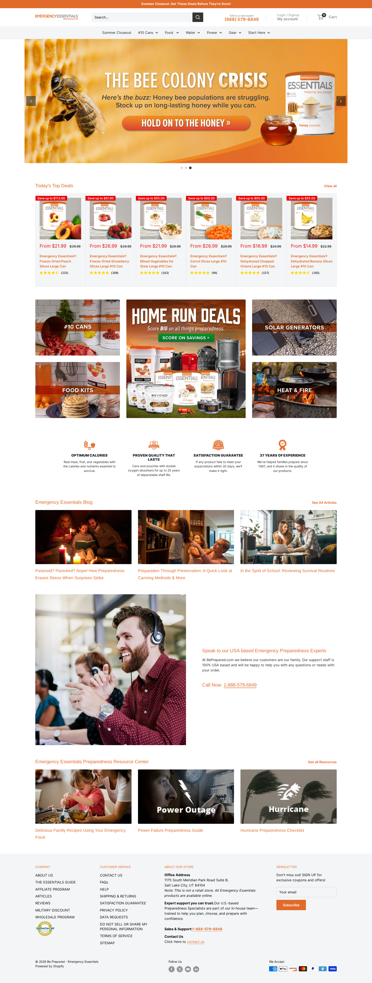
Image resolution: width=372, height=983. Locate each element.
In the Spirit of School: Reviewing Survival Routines (287, 570)
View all (331, 186)
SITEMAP (107, 943)
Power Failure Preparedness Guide (170, 830)
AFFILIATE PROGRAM (52, 889)
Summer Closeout (116, 32)
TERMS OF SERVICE (116, 936)
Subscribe (291, 905)
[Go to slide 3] (190, 168)
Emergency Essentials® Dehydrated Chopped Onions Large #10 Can (258, 261)
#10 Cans (145, 32)
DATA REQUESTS (114, 917)
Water (190, 32)
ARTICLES (43, 896)
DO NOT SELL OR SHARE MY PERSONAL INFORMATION (123, 926)
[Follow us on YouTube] (188, 969)
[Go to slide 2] (186, 168)
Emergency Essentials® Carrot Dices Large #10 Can (208, 261)
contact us (195, 941)
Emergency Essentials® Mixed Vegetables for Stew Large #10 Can (158, 261)
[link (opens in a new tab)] (45, 922)
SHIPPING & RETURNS (118, 896)
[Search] (197, 17)
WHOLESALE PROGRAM (54, 917)
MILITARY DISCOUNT (52, 910)
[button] (320, 17)
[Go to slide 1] (181, 168)
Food (169, 32)
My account (287, 19)
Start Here (256, 32)
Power (212, 32)
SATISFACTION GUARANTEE (123, 903)
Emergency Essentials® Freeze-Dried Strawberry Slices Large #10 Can (109, 261)
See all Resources (323, 762)
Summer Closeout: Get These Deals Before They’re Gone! (186, 4)
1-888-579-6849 (240, 685)
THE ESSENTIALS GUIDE (55, 882)
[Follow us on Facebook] (172, 969)
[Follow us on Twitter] (180, 969)
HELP (104, 889)
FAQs (104, 882)
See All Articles (325, 502)
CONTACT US (111, 875)
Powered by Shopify (49, 966)
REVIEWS (42, 903)
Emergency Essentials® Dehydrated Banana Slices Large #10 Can (311, 261)
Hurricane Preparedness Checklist (272, 830)
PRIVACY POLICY (114, 910)
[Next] (337, 240)
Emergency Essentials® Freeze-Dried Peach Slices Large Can (58, 261)
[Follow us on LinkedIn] (196, 969)
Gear (233, 32)
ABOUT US (44, 875)
